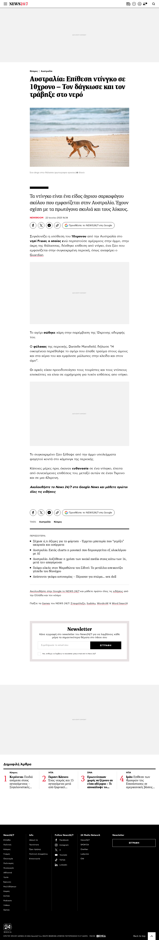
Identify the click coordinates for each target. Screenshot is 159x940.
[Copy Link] (57, 225)
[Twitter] (41, 225)
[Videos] (134, 4)
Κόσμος (34, 71)
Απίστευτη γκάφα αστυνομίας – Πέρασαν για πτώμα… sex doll (74, 577)
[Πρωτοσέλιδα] (128, 4)
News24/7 (85, 840)
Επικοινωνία (34, 859)
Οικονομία (8, 859)
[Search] (154, 4)
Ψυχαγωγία (8, 868)
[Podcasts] (140, 4)
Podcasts (7, 900)
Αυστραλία (46, 71)
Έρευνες (7, 882)
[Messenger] (49, 225)
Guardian (36, 255)
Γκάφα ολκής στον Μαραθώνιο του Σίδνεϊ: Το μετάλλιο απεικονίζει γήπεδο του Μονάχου (78, 569)
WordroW (103, 603)
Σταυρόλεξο (78, 603)
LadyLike (85, 854)
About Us (33, 840)
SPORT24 (85, 845)
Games (46, 603)
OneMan (84, 849)
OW (82, 859)
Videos (6, 905)
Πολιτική (7, 845)
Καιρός (6, 891)
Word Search (119, 603)
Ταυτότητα (34, 845)
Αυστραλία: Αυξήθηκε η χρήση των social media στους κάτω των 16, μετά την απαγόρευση (80, 560)
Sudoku (91, 603)
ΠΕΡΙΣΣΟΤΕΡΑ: (38, 536)
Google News (89, 487)
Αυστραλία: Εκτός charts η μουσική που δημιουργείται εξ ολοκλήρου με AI (79, 552)
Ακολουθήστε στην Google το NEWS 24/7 (54, 591)
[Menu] (5, 4)
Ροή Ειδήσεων (9, 887)
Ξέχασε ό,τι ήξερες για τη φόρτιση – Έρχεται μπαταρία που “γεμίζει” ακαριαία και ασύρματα (78, 543)
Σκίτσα (6, 896)
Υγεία (5, 877)
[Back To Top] (152, 936)
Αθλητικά (7, 873)
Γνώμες (6, 854)
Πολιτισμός (8, 863)
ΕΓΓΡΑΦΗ (134, 843)
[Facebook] (33, 225)
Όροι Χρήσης (35, 849)
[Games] (145, 4)
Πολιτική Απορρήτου (38, 854)
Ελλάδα (7, 840)
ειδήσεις (49, 491)
